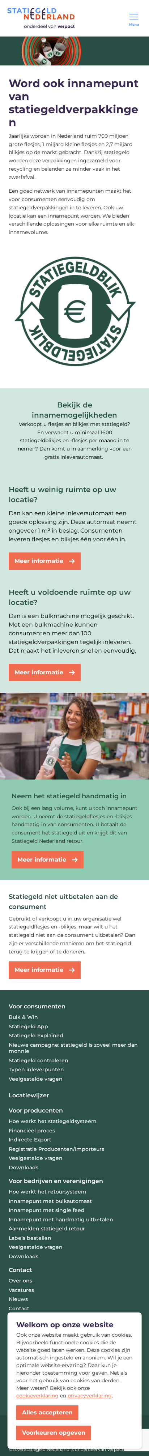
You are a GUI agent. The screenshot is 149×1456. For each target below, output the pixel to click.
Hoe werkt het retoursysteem (47, 1191)
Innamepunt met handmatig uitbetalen (61, 1219)
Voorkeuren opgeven (53, 1432)
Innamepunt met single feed (47, 1210)
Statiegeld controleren (38, 1060)
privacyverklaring (90, 1395)
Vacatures (21, 1290)
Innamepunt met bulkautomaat (50, 1201)
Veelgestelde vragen (36, 1079)
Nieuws (18, 1299)
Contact (20, 1270)
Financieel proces (32, 1130)
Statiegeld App (28, 1026)
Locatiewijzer (29, 1095)
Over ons (20, 1280)
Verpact (115, 1449)
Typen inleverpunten (36, 1069)
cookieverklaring (37, 1395)
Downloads (23, 1167)
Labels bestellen (30, 1238)
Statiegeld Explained (36, 1035)
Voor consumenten (37, 1006)
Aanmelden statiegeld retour (47, 1228)
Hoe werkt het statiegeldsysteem (53, 1121)
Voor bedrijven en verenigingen (56, 1181)
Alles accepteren (47, 1412)
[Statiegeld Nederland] (40, 18)
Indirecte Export (30, 1139)
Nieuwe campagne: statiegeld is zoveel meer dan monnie (73, 1048)
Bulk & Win (23, 1017)
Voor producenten (36, 1110)
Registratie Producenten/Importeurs (56, 1149)
